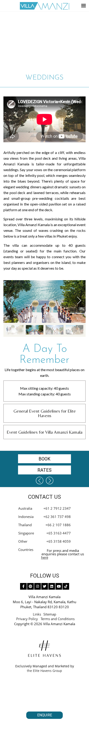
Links (37, 614)
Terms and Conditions (58, 618)
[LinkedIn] (51, 586)
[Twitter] (44, 586)
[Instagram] (37, 586)
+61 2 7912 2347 (57, 508)
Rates (44, 470)
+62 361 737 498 (57, 516)
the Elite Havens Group (44, 670)
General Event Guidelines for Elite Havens (44, 413)
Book (44, 459)
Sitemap (49, 614)
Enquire (44, 715)
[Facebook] (23, 586)
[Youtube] (58, 586)
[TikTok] (66, 586)
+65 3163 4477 (58, 533)
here (44, 557)
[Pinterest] (30, 586)
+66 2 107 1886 (58, 525)
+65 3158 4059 (58, 541)
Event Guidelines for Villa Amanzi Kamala (44, 432)
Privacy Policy (27, 618)
